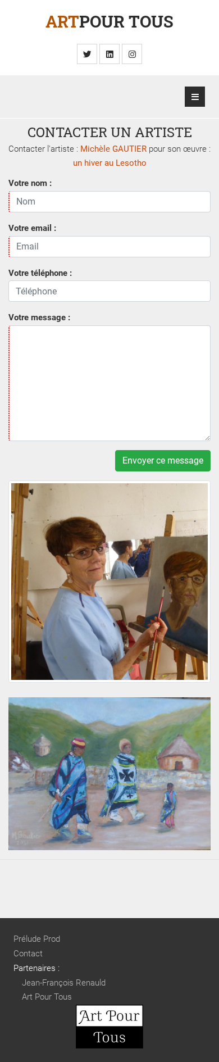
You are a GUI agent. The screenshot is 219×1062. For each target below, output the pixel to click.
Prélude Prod (36, 939)
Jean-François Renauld (64, 983)
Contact (28, 953)
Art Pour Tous (47, 997)
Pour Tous (109, 21)
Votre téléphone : (40, 273)
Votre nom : (30, 183)
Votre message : (39, 317)
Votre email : (32, 228)
